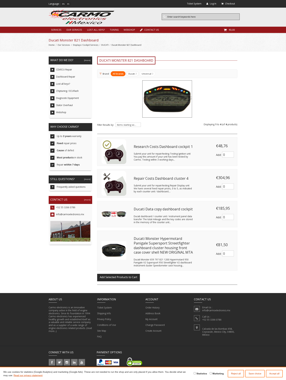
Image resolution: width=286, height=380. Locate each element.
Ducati (132, 73)
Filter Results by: (105, 124)
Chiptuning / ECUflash (67, 90)
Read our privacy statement (28, 375)
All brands (118, 73)
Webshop (129, 29)
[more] (87, 60)
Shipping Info (104, 313)
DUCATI (105, 45)
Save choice (255, 373)
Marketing (218, 373)
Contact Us (151, 29)
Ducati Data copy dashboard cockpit (163, 209)
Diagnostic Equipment (67, 98)
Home (52, 45)
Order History (152, 307)
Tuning (114, 29)
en (63, 4)
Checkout (230, 3)
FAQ (99, 336)
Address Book (152, 313)
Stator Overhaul (64, 105)
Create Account (153, 330)
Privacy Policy (104, 319)
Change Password (155, 324)
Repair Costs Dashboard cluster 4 (161, 178)
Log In (213, 3)
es (68, 4)
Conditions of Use (106, 324)
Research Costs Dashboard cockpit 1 (163, 146)
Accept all (274, 373)
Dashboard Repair (65, 76)
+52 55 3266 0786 (65, 207)
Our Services (74, 29)
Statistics (201, 373)
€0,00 (232, 29)
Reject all (236, 373)
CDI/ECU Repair (64, 69)
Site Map (101, 330)
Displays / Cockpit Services (85, 45)
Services (56, 29)
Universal (147, 73)
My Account (151, 319)
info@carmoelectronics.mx (70, 214)
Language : (54, 3)
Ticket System (104, 307)
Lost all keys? (96, 29)
